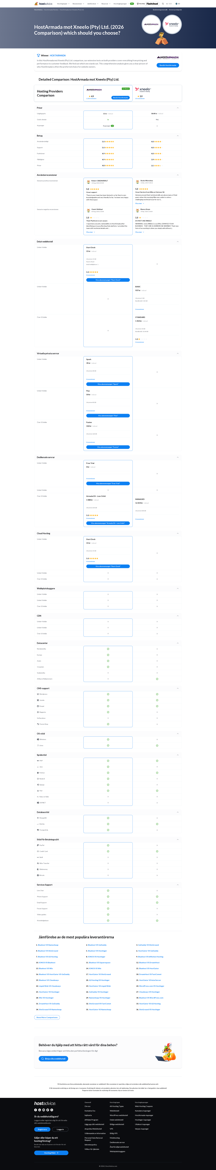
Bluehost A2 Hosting (48, 957)
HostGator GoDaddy (148, 951)
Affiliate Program (91, 1120)
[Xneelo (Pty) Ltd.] (143, 90)
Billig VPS (113, 1133)
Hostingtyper (62, 4)
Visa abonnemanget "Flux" (108, 416)
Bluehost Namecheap (48, 945)
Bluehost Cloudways (49, 980)
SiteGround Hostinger (149, 1009)
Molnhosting (115, 1138)
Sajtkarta (88, 1115)
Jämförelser (91, 4)
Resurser (105, 4)
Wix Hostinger (46, 998)
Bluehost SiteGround (48, 951)
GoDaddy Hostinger (98, 992)
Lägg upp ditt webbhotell (94, 1124)
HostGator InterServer (150, 980)
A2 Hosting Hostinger (99, 980)
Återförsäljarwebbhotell (119, 1147)
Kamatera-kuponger (143, 1111)
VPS (111, 1129)
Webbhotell (114, 1111)
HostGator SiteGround (100, 974)
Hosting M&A (49, 1153)
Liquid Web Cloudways (50, 986)
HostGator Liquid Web (100, 986)
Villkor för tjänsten (92, 1149)
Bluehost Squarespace (99, 962)
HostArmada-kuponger (144, 1115)
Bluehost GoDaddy (97, 945)
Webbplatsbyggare (117, 1151)
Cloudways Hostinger (149, 992)
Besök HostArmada (168, 65)
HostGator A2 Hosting (150, 1003)
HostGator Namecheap (100, 1009)
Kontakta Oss (90, 1111)
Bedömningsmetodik (160, 10)
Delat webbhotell (116, 1120)
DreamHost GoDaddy (49, 1003)
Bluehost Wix (46, 968)
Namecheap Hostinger (99, 998)
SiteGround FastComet (100, 1003)
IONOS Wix (95, 968)
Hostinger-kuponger (143, 1120)
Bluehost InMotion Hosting (150, 957)
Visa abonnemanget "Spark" (108, 384)
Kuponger (108, 126)
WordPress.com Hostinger (151, 986)
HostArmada (58, 55)
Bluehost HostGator (149, 968)
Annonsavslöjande (175, 10)
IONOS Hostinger (96, 957)
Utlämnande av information (95, 1133)
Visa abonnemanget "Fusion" (108, 447)
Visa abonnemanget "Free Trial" (108, 483)
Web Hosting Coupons (144, 1106)
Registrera (42, 1129)
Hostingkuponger (123, 4)
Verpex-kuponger (142, 1129)
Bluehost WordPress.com (151, 998)
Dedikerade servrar (117, 1142)
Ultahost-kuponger (142, 1124)
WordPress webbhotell (119, 1115)
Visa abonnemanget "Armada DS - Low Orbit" (108, 523)
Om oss (87, 1106)
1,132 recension (91, 98)
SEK (169, 4)
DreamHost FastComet (150, 974)
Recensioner (77, 4)
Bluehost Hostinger (97, 951)
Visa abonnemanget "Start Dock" (108, 280)
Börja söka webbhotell (55, 1058)
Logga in (60, 1129)
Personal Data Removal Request (94, 1139)
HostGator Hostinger (49, 992)
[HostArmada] (168, 57)
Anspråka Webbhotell (93, 1129)
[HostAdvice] (43, 4)
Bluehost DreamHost (149, 962)
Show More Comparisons (47, 1017)
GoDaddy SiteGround (148, 945)
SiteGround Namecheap (50, 1009)
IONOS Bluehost (47, 962)
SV (179, 4)
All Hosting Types (117, 1106)
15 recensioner (140, 98)
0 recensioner (90, 275)
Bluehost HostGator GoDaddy (54, 974)
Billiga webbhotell (117, 1124)
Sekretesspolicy (91, 1144)
